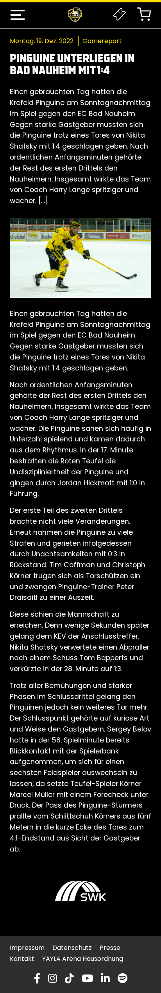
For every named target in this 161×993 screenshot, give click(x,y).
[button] (18, 15)
